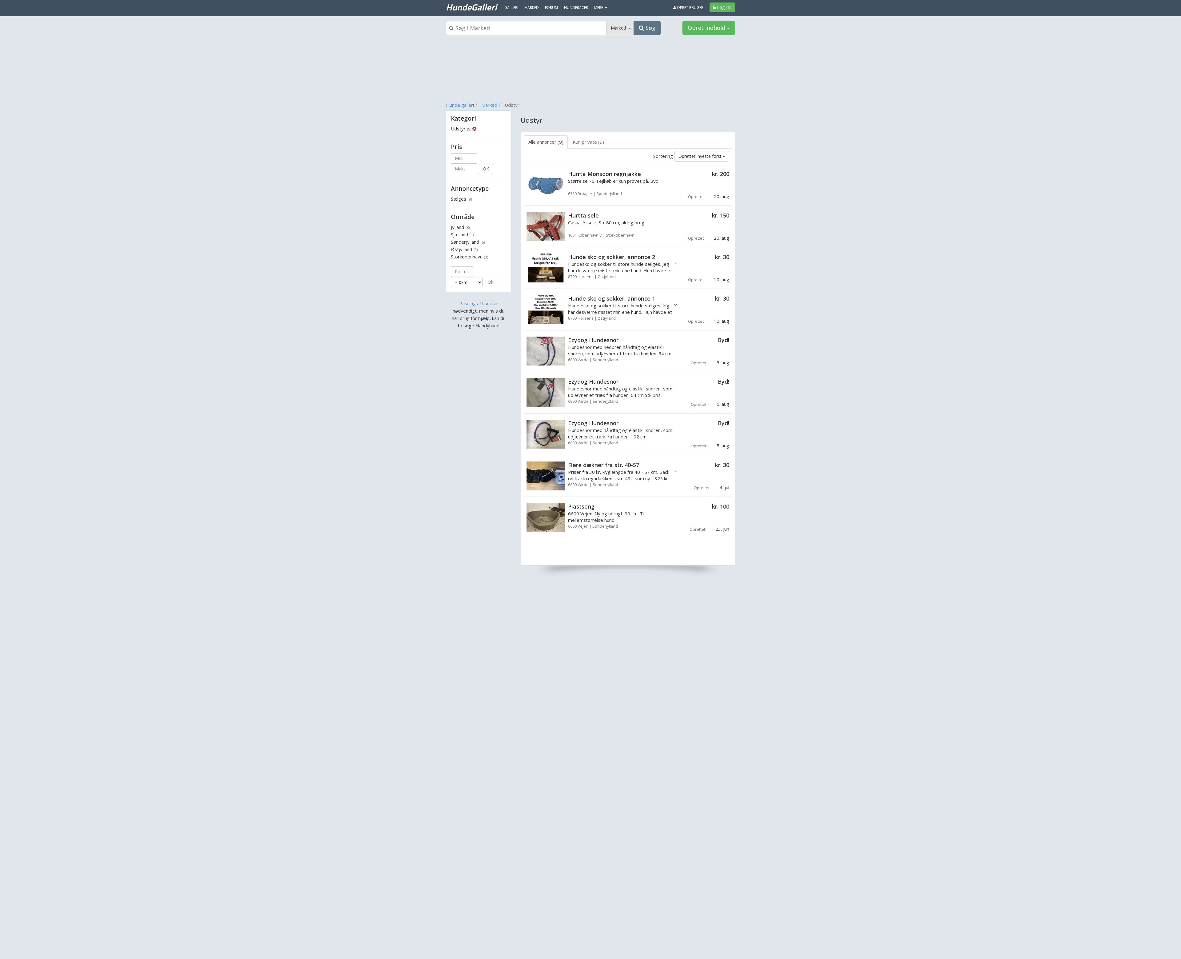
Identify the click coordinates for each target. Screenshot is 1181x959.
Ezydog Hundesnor (593, 340)
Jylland (460, 227)
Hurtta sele (583, 215)
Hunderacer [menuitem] (576, 7)
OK (486, 169)
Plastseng (581, 506)
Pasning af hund (475, 303)
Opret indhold (707, 27)
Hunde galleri (460, 105)
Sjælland (462, 234)
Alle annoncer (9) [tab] (545, 142)
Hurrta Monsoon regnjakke (604, 174)
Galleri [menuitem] (511, 7)
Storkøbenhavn (469, 257)
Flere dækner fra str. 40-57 (603, 465)
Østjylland (464, 249)
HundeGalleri (471, 7)
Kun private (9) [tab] (588, 142)
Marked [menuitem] (531, 7)
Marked (489, 105)
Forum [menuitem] (551, 7)
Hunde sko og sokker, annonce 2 (611, 257)
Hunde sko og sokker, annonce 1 (611, 298)
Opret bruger (689, 7)
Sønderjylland (468, 242)
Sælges (461, 199)
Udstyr (461, 129)
